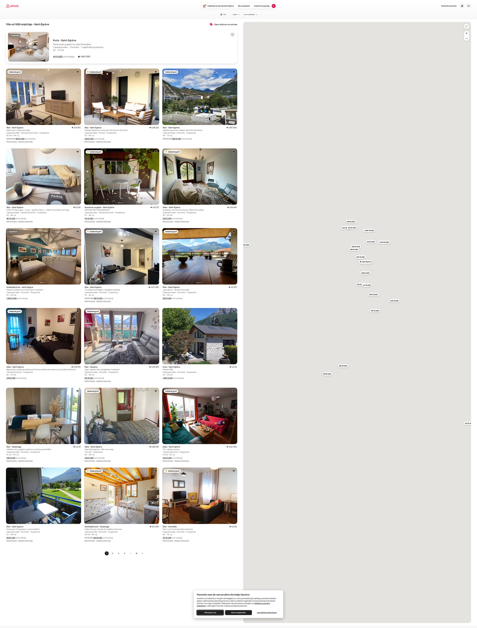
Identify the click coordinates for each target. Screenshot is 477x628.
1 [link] (106, 553)
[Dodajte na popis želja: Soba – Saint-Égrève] (156, 391)
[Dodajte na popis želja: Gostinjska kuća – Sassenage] (156, 471)
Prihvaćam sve (210, 612)
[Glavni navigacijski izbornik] (468, 5)
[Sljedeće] (142, 553)
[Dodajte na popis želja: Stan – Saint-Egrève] (78, 72)
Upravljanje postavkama (267, 612)
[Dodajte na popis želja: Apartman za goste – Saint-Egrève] (156, 152)
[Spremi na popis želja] (232, 34)
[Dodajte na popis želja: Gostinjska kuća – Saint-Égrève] (78, 231)
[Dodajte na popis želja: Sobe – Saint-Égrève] (234, 152)
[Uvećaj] (466, 33)
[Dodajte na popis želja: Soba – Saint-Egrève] (78, 311)
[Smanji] (466, 38)
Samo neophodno (238, 612)
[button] (58, 56)
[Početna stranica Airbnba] (12, 6)
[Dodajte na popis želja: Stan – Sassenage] (78, 391)
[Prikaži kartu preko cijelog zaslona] (466, 26)
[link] (101, 553)
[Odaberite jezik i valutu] (462, 5)
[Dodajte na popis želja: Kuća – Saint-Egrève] (234, 311)
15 (136, 553)
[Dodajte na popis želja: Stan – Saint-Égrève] (156, 72)
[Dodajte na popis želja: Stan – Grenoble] (234, 471)
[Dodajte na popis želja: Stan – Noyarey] (156, 311)
